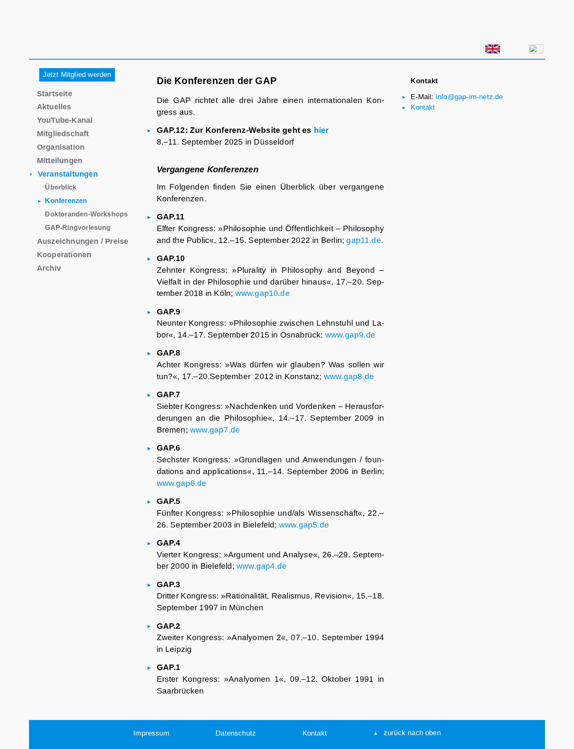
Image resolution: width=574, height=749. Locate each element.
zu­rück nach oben (412, 732)
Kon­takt (423, 107)
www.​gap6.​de (182, 483)
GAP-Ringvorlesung (78, 227)
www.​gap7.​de (215, 429)
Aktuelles (54, 106)
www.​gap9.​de (350, 334)
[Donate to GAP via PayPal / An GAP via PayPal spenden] (450, 49)
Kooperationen (64, 254)
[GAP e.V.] (85, 32)
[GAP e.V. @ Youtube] (412, 50)
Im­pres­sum (151, 733)
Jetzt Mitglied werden (77, 74)
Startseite (54, 93)
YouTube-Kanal (65, 120)
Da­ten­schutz (236, 733)
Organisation (60, 146)
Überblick (60, 187)
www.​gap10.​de (262, 293)
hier (321, 130)
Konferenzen (66, 200)
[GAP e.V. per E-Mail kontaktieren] (536, 50)
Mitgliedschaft (63, 133)
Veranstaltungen (68, 173)
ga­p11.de (363, 240)
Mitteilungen (59, 160)
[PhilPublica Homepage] (73, 302)
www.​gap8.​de (349, 376)
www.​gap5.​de (304, 524)
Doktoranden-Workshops (86, 214)
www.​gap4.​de (262, 566)
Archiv (49, 268)
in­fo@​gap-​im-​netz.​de (469, 96)
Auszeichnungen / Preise (82, 241)
